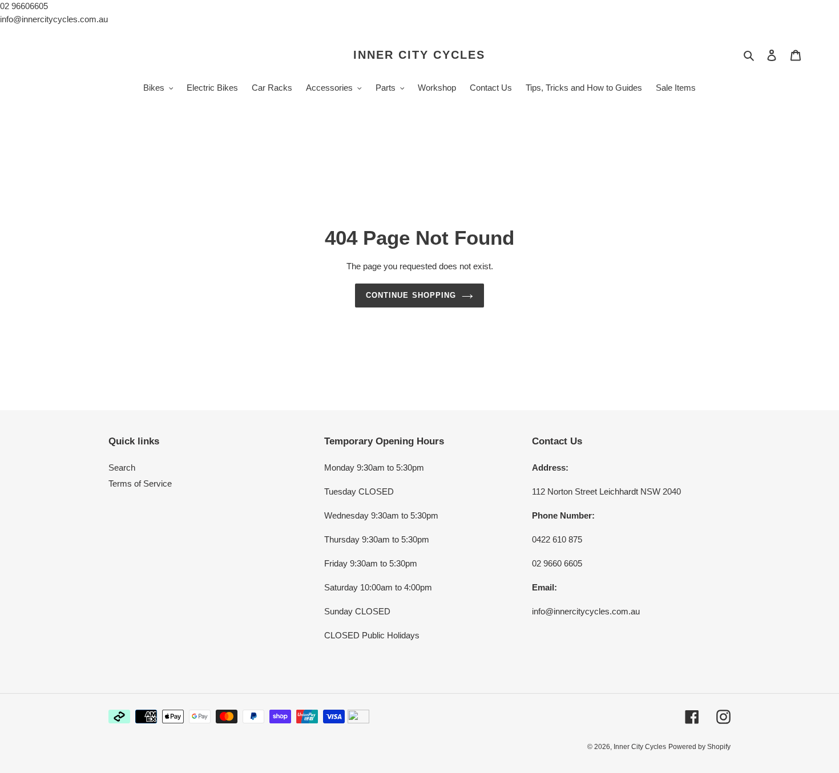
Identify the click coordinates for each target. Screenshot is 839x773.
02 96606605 (24, 6)
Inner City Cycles (419, 54)
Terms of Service (140, 483)
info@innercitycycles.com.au (54, 19)
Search (121, 467)
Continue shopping (411, 295)
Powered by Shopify (699, 747)
